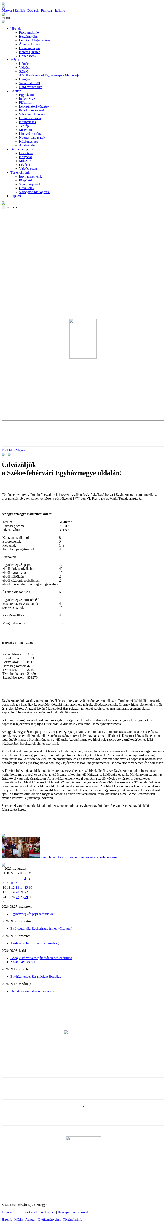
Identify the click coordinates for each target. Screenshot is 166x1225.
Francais (47, 10)
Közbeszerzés (28, 141)
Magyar (7, 10)
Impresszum (10, 1212)
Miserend (25, 130)
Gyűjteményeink (21, 149)
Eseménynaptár (29, 48)
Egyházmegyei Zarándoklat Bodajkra (35, 976)
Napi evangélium (30, 87)
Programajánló (29, 32)
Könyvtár (25, 157)
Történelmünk (20, 172)
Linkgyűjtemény (30, 133)
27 (17, 897)
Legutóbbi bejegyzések (35, 40)
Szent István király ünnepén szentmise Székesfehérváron (79, 857)
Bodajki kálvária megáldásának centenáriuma (41, 958)
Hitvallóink (26, 188)
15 (26, 887)
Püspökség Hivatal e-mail (38, 1212)
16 (30, 887)
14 (22, 887)
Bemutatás (26, 153)
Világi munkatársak (32, 114)
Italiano (60, 10)
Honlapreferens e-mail (73, 1212)
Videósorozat (28, 168)
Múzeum (25, 161)
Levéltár (24, 165)
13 (17, 887)
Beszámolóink (28, 36)
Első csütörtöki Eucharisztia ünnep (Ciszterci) (41, 928)
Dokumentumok (30, 118)
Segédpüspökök (30, 184)
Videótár (25, 67)
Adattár (15, 91)
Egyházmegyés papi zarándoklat (32, 914)
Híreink (15, 28)
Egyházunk (27, 95)
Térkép (24, 126)
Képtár (23, 63)
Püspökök (26, 180)
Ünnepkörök (27, 56)
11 (8, 887)
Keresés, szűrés (29, 52)
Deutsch (33, 10)
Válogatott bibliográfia (34, 192)
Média (14, 60)
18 (8, 892)
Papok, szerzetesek (32, 110)
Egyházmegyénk (30, 176)
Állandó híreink (29, 44)
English (20, 10)
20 (17, 892)
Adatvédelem (28, 145)
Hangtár (24, 79)
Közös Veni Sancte (23, 962)
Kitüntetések (27, 122)
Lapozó (15, 196)
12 (13, 887)
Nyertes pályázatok (32, 137)
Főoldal (7, 450)
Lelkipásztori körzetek (34, 106)
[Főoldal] (3, 7)
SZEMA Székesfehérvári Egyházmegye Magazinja (49, 73)
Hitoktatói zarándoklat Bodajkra (32, 991)
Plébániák (25, 102)
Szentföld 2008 (29, 83)
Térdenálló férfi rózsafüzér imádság (34, 943)
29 (26, 897)
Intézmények (28, 98)
